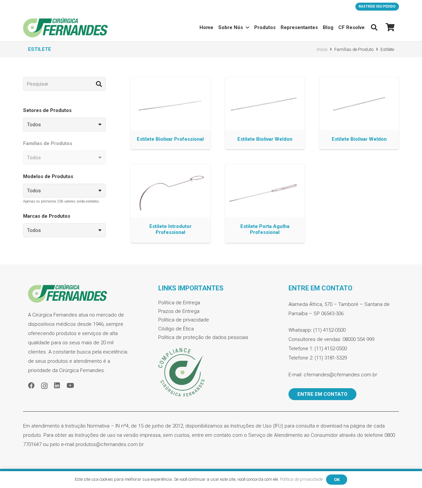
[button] (374, 27)
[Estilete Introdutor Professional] (170, 203)
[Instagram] (44, 386)
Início (322, 49)
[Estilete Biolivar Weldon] (265, 113)
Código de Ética (176, 329)
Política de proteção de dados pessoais (203, 337)
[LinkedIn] (57, 385)
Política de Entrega (179, 303)
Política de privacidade (183, 320)
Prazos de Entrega (178, 311)
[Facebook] (31, 385)
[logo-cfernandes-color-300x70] (65, 27)
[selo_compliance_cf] (211, 372)
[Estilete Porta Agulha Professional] (265, 203)
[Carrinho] (390, 27)
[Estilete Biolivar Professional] (170, 113)
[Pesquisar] (99, 84)
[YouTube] (70, 385)
